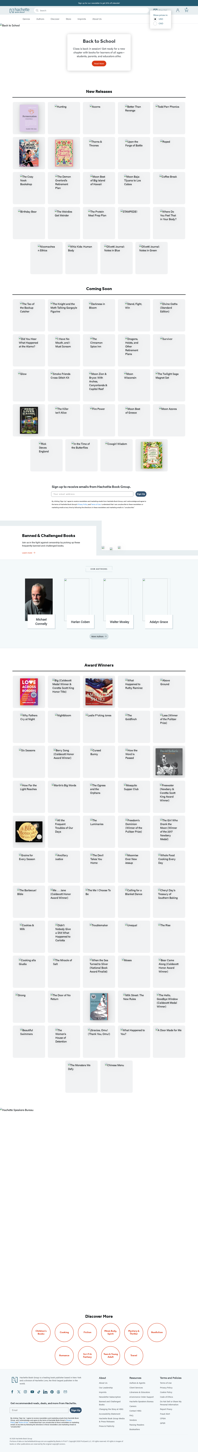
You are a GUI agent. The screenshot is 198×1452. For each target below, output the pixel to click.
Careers (132, 1406)
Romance (64, 1355)
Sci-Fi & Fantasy (87, 1355)
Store (68, 18)
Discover (55, 18)
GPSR (162, 1423)
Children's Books (41, 1332)
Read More (99, 63)
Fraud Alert (165, 1413)
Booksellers (134, 1429)
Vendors (133, 1419)
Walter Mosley (119, 622)
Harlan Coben (80, 622)
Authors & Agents (137, 1382)
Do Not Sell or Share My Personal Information (170, 1403)
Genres (26, 18)
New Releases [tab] (99, 91)
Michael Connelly (41, 621)
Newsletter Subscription (110, 1396)
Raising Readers (136, 1424)
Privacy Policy (166, 1387)
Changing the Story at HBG (111, 1409)
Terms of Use (166, 1382)
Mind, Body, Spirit (110, 1332)
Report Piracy (166, 1409)
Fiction (87, 1332)
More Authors (97, 636)
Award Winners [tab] (99, 665)
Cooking (64, 1332)
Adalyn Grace (159, 622)
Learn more (27, 552)
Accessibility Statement (109, 1413)
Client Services (136, 1387)
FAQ (131, 1415)
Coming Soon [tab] (99, 288)
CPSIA (163, 1418)
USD (161, 18)
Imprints (82, 18)
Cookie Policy (166, 1392)
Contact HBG (135, 1410)
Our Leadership (106, 1387)
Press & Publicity (106, 1426)
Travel (133, 1355)
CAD (161, 23)
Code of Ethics (166, 1396)
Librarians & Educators (139, 1392)
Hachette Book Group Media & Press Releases (112, 1420)
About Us (97, 18)
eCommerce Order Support (141, 1396)
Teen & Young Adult (110, 1355)
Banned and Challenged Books (110, 1403)
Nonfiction (157, 1332)
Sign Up (141, 494)
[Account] (178, 10)
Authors (40, 18)
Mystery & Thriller (133, 1332)
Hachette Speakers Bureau (141, 1401)
